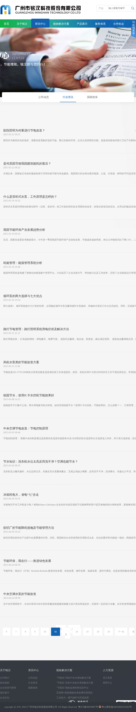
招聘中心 (107, 683)
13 (77, 632)
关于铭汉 (22, 23)
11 (55, 632)
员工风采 (107, 678)
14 (87, 632)
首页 (6, 23)
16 (108, 632)
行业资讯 (68, 97)
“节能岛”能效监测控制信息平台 (72, 688)
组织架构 (4, 683)
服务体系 (100, 23)
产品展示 (82, 23)
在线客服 (133, 29)
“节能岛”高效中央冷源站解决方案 (73, 678)
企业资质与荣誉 (8, 688)
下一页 (121, 632)
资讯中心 (40, 23)
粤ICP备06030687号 (88, 707)
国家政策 (92, 97)
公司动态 (43, 97)
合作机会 (118, 23)
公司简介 (4, 678)
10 (45, 632)
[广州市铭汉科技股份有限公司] (40, 10)
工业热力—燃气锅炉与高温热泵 (72, 697)
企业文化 (4, 697)
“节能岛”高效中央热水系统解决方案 (74, 683)
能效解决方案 (61, 23)
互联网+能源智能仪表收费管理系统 (74, 692)
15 (98, 632)
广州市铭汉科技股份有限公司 (42, 707)
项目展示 (4, 692)
